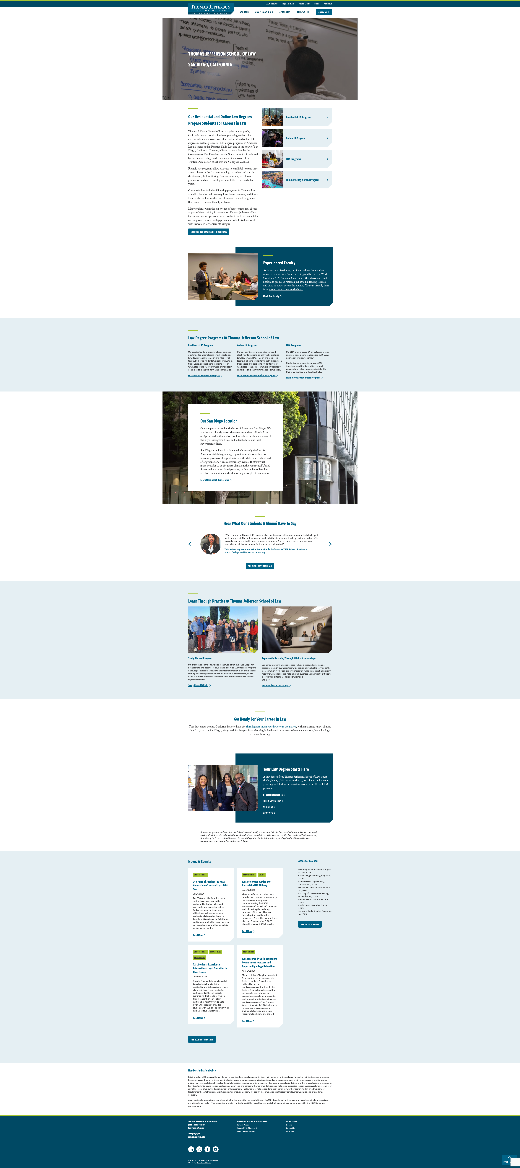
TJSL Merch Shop (272, 3)
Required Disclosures (246, 1131)
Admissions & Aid (264, 12)
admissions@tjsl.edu (196, 1136)
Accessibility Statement (247, 1128)
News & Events (304, 3)
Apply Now (323, 12)
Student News (215, 951)
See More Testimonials (260, 566)
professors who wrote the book (286, 289)
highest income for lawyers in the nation (274, 726)
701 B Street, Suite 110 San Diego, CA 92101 (196, 1126)
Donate (316, 3)
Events (261, 874)
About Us (244, 12)
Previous (189, 544)
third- (249, 726)
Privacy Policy (243, 1124)
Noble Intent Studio (204, 1163)
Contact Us (328, 3)
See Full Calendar (310, 924)
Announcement (200, 874)
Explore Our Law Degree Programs (209, 232)
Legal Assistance (288, 3)
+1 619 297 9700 (194, 1133)
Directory (290, 1131)
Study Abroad (199, 957)
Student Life (303, 12)
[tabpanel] (260, 544)
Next (330, 544)
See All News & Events (202, 1039)
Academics (284, 12)
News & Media (248, 951)
